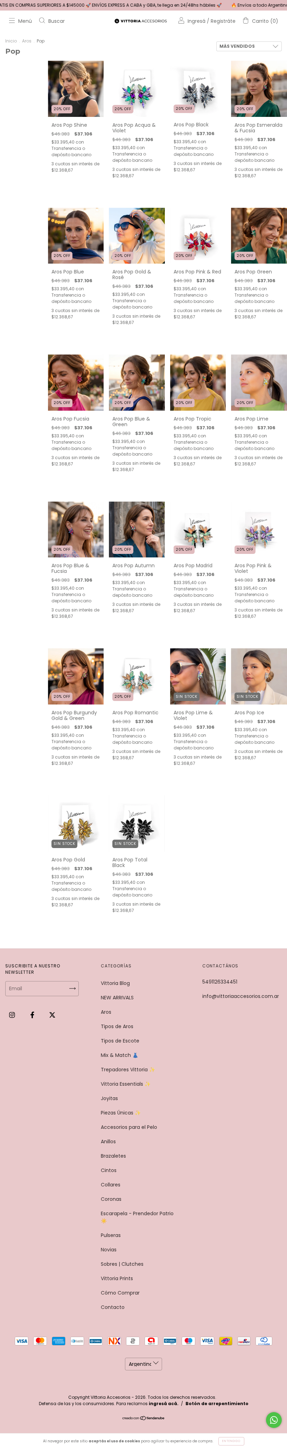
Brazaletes (113, 1155)
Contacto (113, 1307)
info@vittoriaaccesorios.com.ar (240, 996)
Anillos (108, 1141)
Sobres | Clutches (122, 1264)
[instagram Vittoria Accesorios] (12, 1015)
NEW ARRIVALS (117, 997)
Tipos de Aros (117, 1026)
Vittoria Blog (115, 983)
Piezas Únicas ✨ (121, 1112)
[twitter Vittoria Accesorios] (52, 1015)
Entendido (231, 1441)
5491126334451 (219, 981)
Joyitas (109, 1098)
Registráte (223, 21)
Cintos (109, 1170)
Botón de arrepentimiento (217, 1404)
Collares (110, 1184)
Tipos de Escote (120, 1040)
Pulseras (111, 1235)
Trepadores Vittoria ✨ (128, 1069)
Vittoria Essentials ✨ (125, 1083)
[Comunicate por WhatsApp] (274, 1420)
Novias (109, 1249)
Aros (26, 41)
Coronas (111, 1199)
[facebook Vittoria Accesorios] (33, 1015)
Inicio (11, 41)
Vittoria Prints (117, 1278)
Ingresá (196, 21)
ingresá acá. (163, 1404)
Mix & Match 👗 (119, 1055)
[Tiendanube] (144, 1418)
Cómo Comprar (120, 1292)
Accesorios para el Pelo (129, 1127)
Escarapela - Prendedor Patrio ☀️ (137, 1217)
